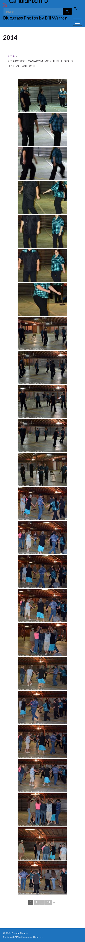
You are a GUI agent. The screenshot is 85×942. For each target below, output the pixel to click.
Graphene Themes (31, 936)
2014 (11, 56)
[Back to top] (76, 932)
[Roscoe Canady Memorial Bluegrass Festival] (42, 95)
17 (48, 902)
